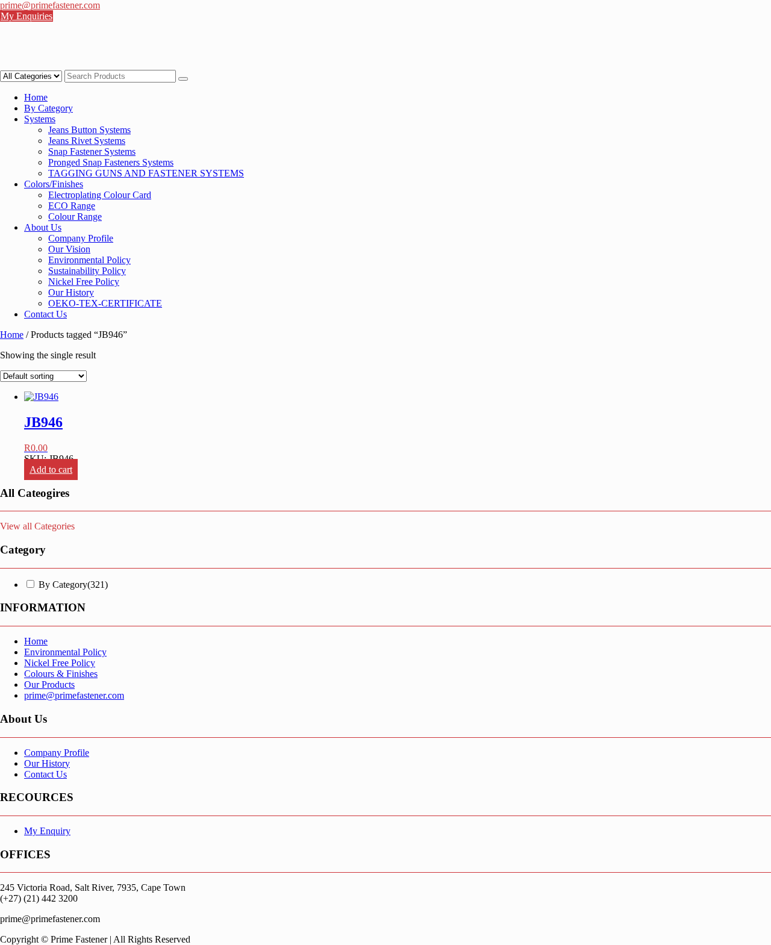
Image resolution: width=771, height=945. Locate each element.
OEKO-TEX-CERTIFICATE (105, 303)
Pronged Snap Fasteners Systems (110, 162)
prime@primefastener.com (74, 695)
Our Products (49, 684)
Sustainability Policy (87, 271)
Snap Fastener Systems (92, 151)
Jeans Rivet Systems (86, 141)
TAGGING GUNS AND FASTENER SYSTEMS (146, 173)
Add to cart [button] (51, 469)
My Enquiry (47, 831)
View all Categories (37, 526)
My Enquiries (26, 16)
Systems (39, 119)
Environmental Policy (89, 260)
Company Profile (80, 238)
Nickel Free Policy (83, 281)
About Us (42, 227)
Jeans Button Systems (89, 130)
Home (36, 97)
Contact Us (45, 314)
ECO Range (71, 206)
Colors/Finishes (53, 184)
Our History (71, 292)
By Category (48, 108)
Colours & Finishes (61, 674)
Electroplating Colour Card (99, 195)
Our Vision (69, 249)
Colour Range (75, 216)
